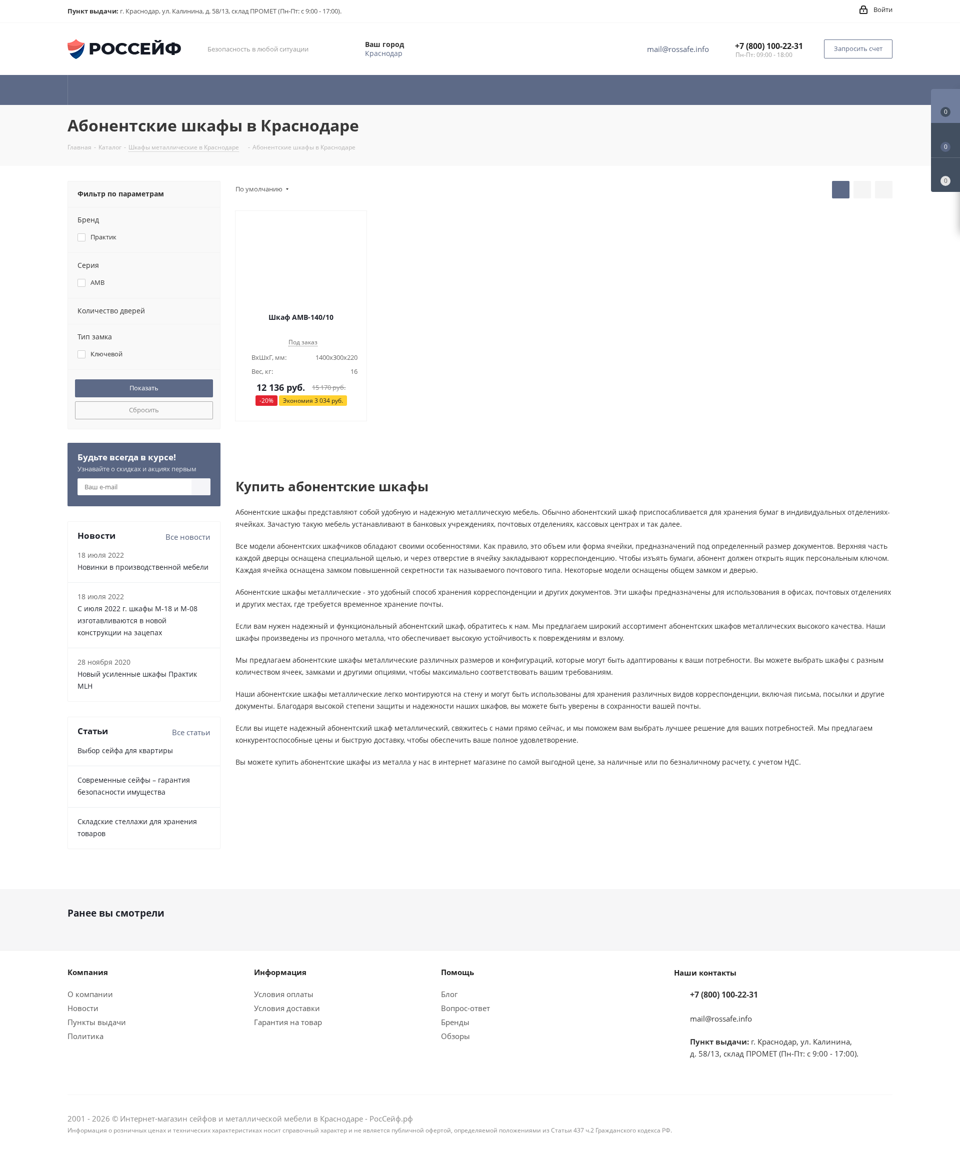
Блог (449, 994)
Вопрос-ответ (465, 1008)
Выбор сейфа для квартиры (125, 750)
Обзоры (455, 1036)
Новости (83, 1008)
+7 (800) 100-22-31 (769, 45)
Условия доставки (287, 1008)
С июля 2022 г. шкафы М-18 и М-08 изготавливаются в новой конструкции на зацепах (138, 620)
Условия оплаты (284, 994)
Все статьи (191, 732)
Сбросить (144, 409)
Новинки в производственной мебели (143, 567)
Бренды (455, 1022)
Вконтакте (885, 1120)
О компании (90, 994)
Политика (86, 1036)
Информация (280, 972)
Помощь (457, 972)
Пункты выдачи (97, 1022)
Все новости (188, 537)
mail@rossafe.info (678, 49)
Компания (88, 972)
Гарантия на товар (288, 1022)
